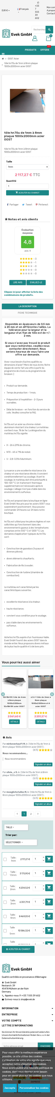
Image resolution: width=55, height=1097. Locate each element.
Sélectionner (14, 842)
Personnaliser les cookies (34, 1088)
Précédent (17, 813)
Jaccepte (9, 1088)
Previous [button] (3, 694)
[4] (29, 258)
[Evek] (17, 33)
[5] (31, 258)
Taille (9, 161)
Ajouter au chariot (49, 859)
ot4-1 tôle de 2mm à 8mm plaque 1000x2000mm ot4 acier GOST (41, 701)
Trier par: (11, 835)
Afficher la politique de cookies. (31, 1079)
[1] (21, 258)
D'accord (45, 1046)
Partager (14, 204)
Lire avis (17, 282)
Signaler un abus (43, 764)
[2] (23, 258)
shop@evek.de (28, 999)
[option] (14, 698)
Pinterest (43, 204)
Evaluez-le (36, 282)
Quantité (11, 181)
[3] (26, 258)
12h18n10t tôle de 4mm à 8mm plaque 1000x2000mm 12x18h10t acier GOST (14, 701)
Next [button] (52, 694)
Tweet (29, 204)
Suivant (37, 813)
